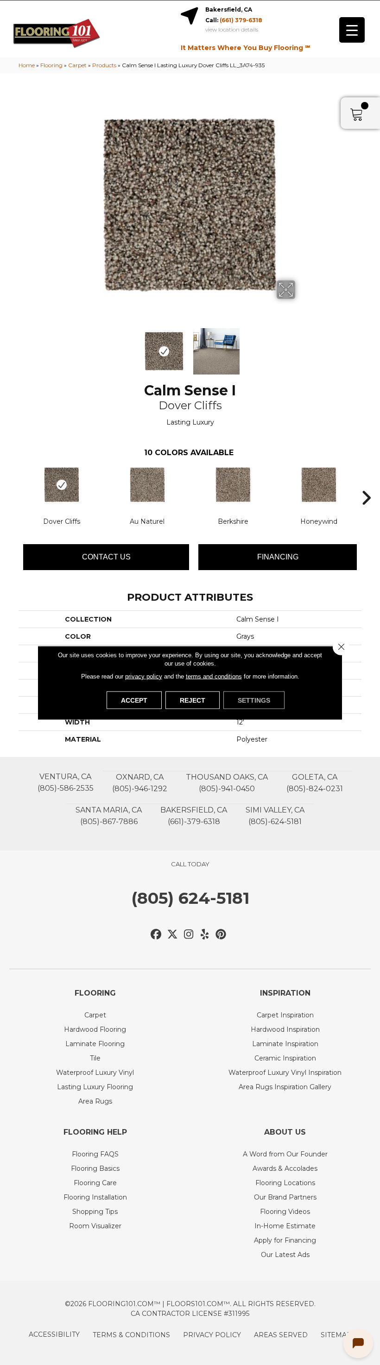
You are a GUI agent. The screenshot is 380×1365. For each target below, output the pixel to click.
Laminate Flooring (95, 1044)
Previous (78, 346)
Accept (134, 700)
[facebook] (156, 934)
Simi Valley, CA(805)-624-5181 (275, 816)
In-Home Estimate (285, 1226)
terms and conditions (214, 676)
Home (27, 65)
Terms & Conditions (131, 1335)
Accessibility (54, 1334)
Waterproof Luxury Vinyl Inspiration (285, 1072)
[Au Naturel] (147, 485)
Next (301, 346)
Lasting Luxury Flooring (95, 1087)
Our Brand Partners (285, 1197)
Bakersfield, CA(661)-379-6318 (193, 816)
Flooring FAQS (95, 1154)
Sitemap (336, 1335)
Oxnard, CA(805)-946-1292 (139, 783)
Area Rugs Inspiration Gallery (285, 1087)
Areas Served (281, 1335)
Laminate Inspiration (285, 1044)
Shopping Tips (95, 1211)
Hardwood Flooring (95, 1029)
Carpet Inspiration (285, 1015)
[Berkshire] (233, 485)
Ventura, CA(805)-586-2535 (66, 782)
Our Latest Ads (285, 1255)
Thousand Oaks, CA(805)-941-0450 (227, 783)
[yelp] (205, 934)
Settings (254, 700)
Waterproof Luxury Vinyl (95, 1072)
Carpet (77, 65)
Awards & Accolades (285, 1168)
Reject (192, 700)
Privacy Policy (212, 1335)
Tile (95, 1058)
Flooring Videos (285, 1211)
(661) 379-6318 (241, 20)
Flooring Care (95, 1183)
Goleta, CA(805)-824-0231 (314, 783)
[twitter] (172, 934)
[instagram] (189, 934)
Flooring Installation (95, 1197)
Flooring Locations (285, 1183)
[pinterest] (221, 934)
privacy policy (143, 676)
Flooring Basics (95, 1168)
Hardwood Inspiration (285, 1029)
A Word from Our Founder (285, 1154)
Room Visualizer (95, 1226)
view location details (231, 29)
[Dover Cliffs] (61, 485)
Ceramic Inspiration (285, 1058)
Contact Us (106, 557)
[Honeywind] (318, 485)
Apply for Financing (285, 1240)
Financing (277, 557)
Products (104, 65)
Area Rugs (95, 1101)
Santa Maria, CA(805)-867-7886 (109, 816)
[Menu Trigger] (352, 30)
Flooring (51, 65)
